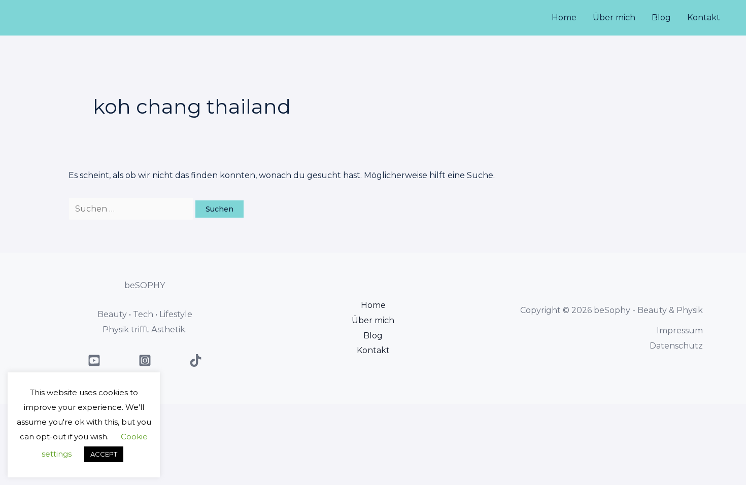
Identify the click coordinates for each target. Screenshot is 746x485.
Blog (661, 17)
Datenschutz (676, 346)
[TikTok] (196, 360)
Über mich (614, 17)
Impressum (680, 330)
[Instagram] (145, 360)
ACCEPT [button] (103, 454)
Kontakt (703, 17)
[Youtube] (94, 360)
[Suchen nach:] (132, 209)
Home (564, 17)
